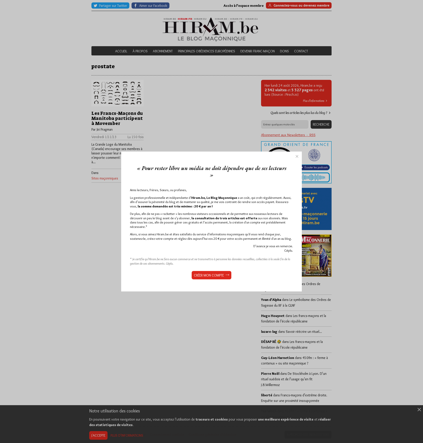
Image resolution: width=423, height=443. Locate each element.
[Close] (297, 156)
